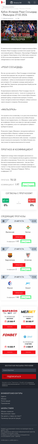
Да (7, 200)
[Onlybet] (3, 2)
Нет (33, 200)
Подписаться (14, 376)
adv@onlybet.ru (14, 440)
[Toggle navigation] (34, 2)
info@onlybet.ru (5, 440)
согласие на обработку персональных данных (18, 383)
